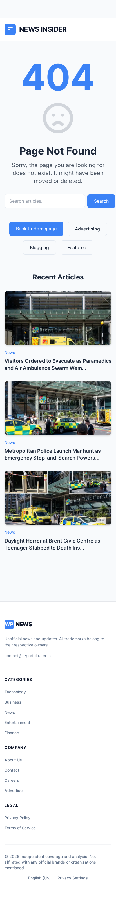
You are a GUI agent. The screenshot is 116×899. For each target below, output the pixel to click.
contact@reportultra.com (28, 655)
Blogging (39, 247)
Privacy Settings (72, 877)
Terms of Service (20, 827)
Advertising (87, 229)
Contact (12, 770)
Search (101, 201)
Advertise (14, 790)
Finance (12, 732)
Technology (15, 691)
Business (13, 702)
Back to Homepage (36, 228)
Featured (77, 247)
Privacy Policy (17, 817)
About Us (13, 759)
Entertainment (17, 722)
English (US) (39, 877)
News (10, 712)
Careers (12, 780)
